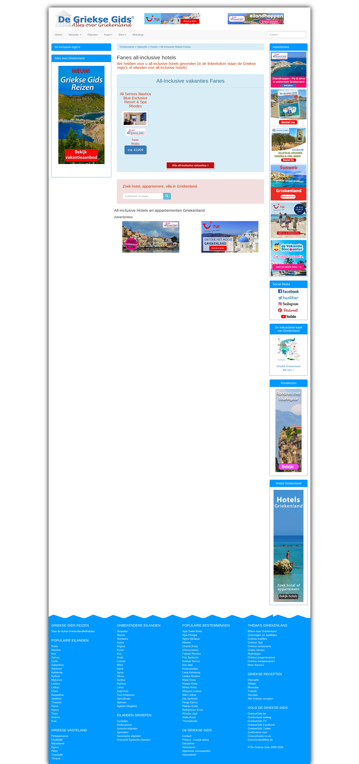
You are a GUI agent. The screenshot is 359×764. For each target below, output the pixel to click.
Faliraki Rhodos (191, 653)
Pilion (54, 750)
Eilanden (92, 34)
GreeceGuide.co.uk (259, 735)
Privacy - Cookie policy (195, 739)
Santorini (56, 668)
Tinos (54, 713)
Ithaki (120, 657)
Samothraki (123, 698)
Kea (119, 653)
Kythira (55, 676)
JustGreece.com (257, 732)
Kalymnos (122, 691)
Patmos (121, 683)
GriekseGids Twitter (259, 728)
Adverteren (188, 747)
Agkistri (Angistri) (127, 706)
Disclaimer (188, 743)
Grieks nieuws (256, 649)
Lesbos (55, 683)
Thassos (56, 702)
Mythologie (254, 653)
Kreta (54, 646)
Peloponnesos (59, 735)
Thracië (55, 758)
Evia (53, 720)
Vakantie (73, 34)
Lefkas (55, 687)
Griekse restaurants (259, 646)
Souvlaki (253, 694)
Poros (120, 649)
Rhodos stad (189, 713)
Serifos (121, 679)
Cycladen (122, 720)
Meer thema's (256, 664)
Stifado (252, 683)
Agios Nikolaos (191, 638)
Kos (53, 653)
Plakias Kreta (190, 706)
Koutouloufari (190, 668)
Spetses (121, 702)
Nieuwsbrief (189, 754)
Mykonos (56, 679)
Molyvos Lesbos (191, 691)
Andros (55, 717)
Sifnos (120, 676)
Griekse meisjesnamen (261, 661)
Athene (186, 642)
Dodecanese (124, 724)
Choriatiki (253, 679)
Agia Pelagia (189, 634)
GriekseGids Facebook (261, 724)
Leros (120, 687)
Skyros (121, 634)
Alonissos (122, 638)
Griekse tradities (257, 638)
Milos (120, 664)
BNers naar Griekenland (262, 631)
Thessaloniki (189, 720)
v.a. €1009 (135, 150)
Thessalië (57, 754)
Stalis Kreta (189, 717)
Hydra (120, 642)
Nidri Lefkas (189, 694)
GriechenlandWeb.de (260, 739)
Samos (55, 657)
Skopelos (122, 631)
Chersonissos (190, 649)
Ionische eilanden (127, 728)
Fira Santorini (190, 657)
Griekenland (127, 46)
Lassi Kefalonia (191, 672)
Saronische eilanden (129, 735)
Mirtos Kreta (189, 687)
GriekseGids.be (257, 713)
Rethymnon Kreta (192, 709)
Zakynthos (57, 664)
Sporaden (122, 732)
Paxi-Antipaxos (125, 694)
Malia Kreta (189, 679)
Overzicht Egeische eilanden (134, 739)
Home (58, 34)
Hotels (154, 46)
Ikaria (120, 668)
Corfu (54, 661)
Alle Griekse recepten (260, 698)
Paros (54, 706)
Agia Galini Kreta (192, 631)
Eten (121, 34)
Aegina (121, 646)
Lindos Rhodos (191, 676)
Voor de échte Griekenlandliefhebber (73, 631)
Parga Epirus (190, 702)
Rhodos (56, 649)
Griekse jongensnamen (261, 657)
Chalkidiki (57, 739)
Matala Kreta (189, 683)
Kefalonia (56, 672)
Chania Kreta (190, 646)
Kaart (107, 34)
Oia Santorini (190, 698)
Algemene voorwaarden (196, 750)
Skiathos (56, 698)
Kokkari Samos (191, 661)
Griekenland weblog (259, 717)
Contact (186, 735)
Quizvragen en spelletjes (262, 634)
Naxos (55, 709)
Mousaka (253, 687)
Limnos (121, 661)
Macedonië (58, 743)
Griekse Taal (255, 642)
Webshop (138, 34)
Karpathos (57, 694)
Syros (120, 672)
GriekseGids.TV (257, 720)
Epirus (55, 747)
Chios (54, 691)
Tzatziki (252, 691)
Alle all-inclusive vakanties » (190, 165)
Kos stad (187, 664)
